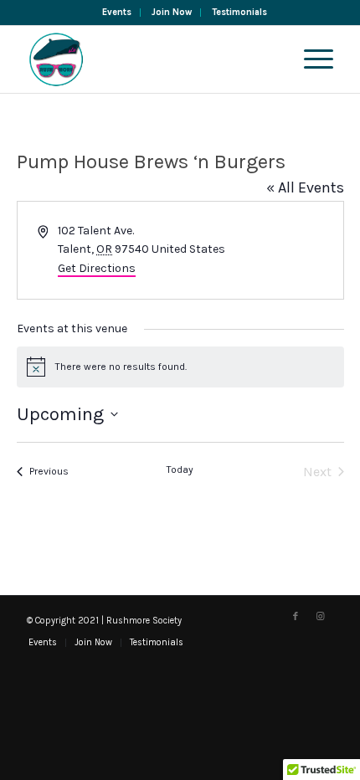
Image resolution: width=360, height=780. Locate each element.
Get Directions (97, 268)
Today (180, 469)
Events (116, 12)
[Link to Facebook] (295, 616)
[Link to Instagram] (320, 616)
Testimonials (239, 12)
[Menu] (310, 59)
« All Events (305, 187)
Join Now (172, 12)
